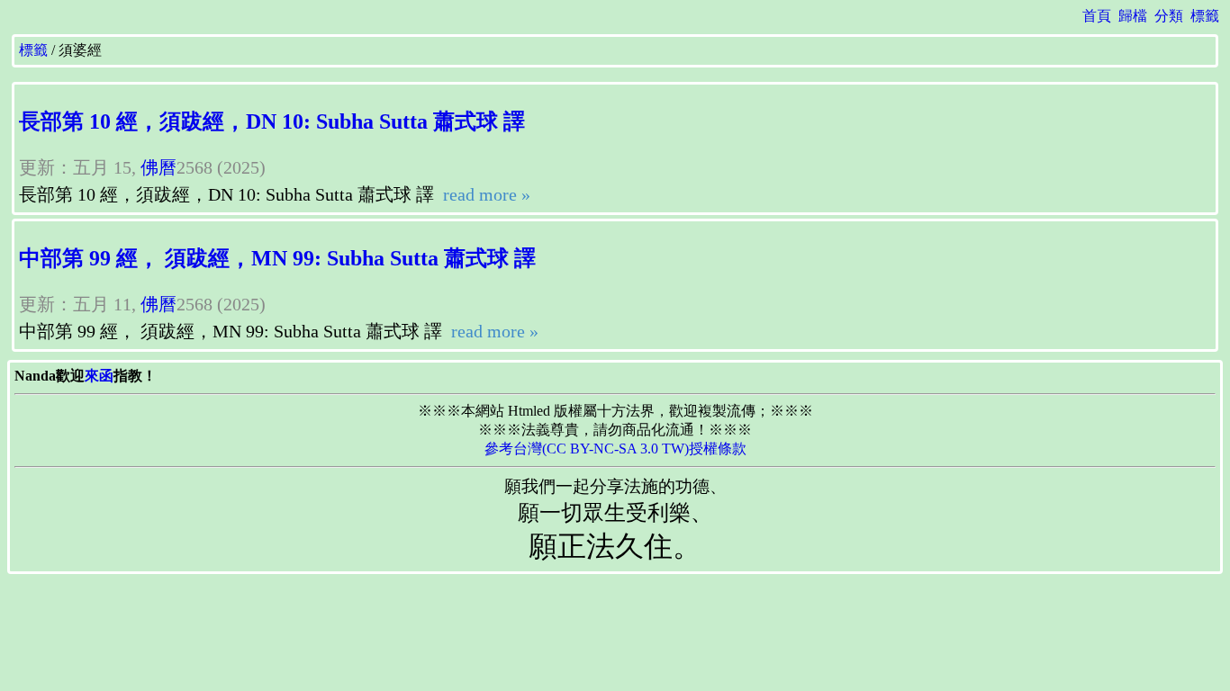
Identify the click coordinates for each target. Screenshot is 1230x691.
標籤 (1204, 15)
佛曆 (158, 167)
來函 (99, 375)
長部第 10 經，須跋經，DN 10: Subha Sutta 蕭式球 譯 (272, 121)
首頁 (1096, 15)
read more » (484, 194)
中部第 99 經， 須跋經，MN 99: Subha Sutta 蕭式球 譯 (277, 258)
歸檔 (1132, 15)
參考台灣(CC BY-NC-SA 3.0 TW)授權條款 (615, 448)
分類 (1168, 15)
